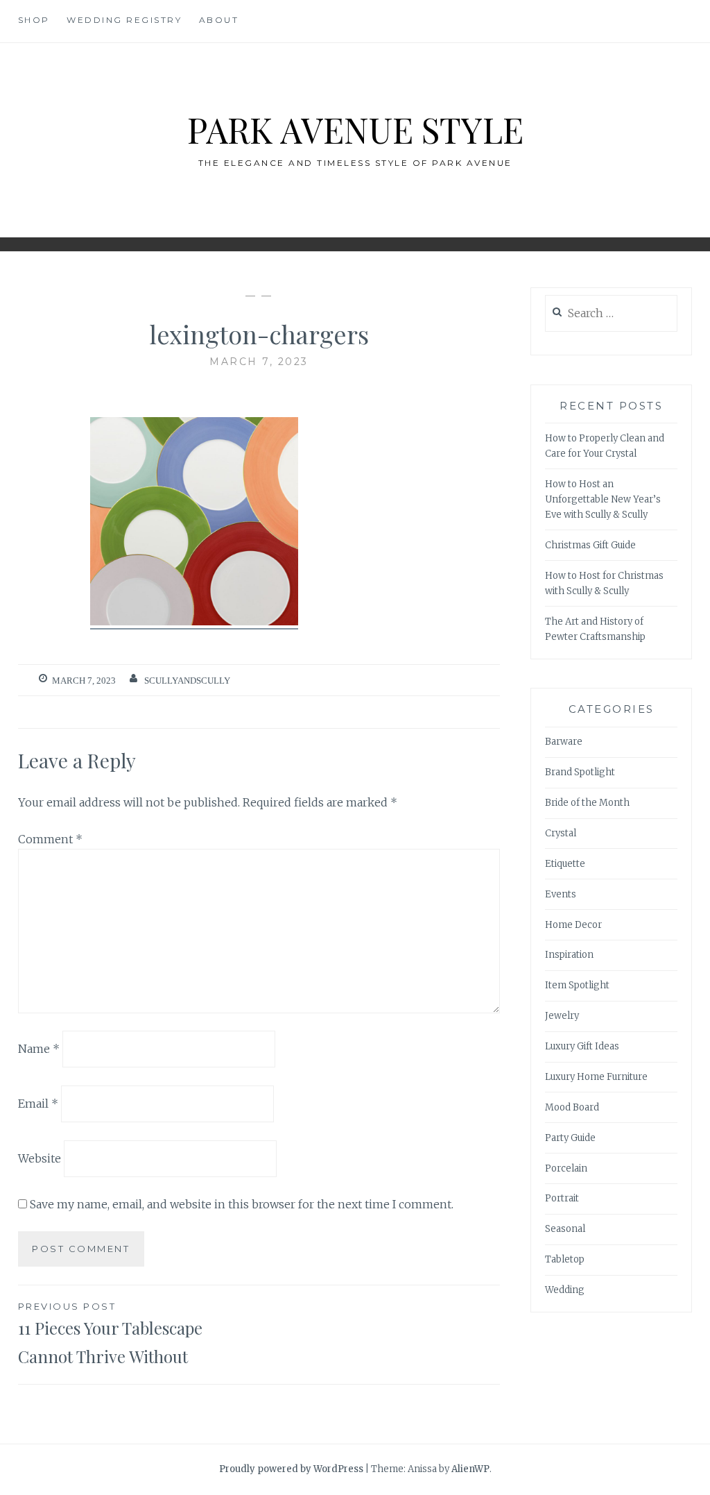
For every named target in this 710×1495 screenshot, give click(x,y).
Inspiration (569, 955)
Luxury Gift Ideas (582, 1046)
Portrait (562, 1198)
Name (39, 1049)
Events (560, 894)
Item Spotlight (577, 985)
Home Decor (573, 925)
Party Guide (570, 1138)
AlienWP (470, 1469)
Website (39, 1158)
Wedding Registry (124, 20)
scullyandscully (187, 680)
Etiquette (565, 864)
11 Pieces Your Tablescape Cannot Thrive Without (110, 1334)
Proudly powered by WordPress (291, 1469)
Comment (50, 839)
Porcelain (566, 1168)
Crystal (560, 833)
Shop (34, 20)
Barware (563, 742)
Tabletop (565, 1259)
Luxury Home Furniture (596, 1077)
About (219, 20)
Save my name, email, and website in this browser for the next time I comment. (241, 1204)
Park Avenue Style (355, 129)
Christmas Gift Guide (590, 545)
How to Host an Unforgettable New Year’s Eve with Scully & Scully (603, 499)
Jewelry (562, 1016)
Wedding (565, 1290)
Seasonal (565, 1229)
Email (38, 1103)
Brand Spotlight (580, 772)
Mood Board (572, 1107)
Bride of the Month (587, 803)
